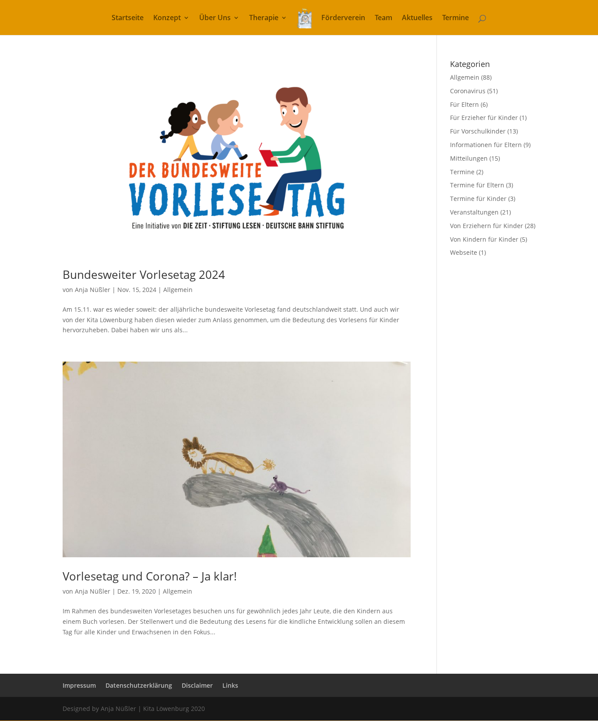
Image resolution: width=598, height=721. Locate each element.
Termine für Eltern (477, 185)
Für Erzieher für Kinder (484, 117)
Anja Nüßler (92, 289)
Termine (455, 18)
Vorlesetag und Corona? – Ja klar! (150, 576)
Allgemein (178, 289)
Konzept (167, 18)
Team (383, 18)
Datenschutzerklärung (139, 685)
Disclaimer (197, 685)
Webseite (463, 252)
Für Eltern (464, 104)
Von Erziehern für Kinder (486, 226)
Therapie (263, 18)
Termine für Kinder (478, 198)
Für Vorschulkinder (478, 131)
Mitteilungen (469, 158)
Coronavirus (467, 91)
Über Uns (215, 18)
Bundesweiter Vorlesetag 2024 (144, 274)
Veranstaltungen (474, 212)
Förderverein (343, 18)
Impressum (79, 685)
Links (230, 685)
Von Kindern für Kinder (484, 239)
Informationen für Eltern (486, 145)
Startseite (128, 18)
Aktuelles (417, 18)
